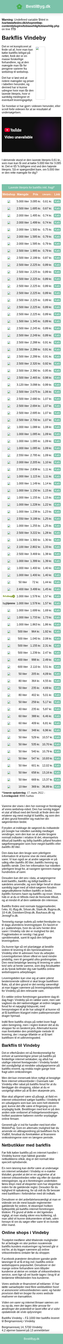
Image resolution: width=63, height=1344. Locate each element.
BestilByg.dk (38, 6)
